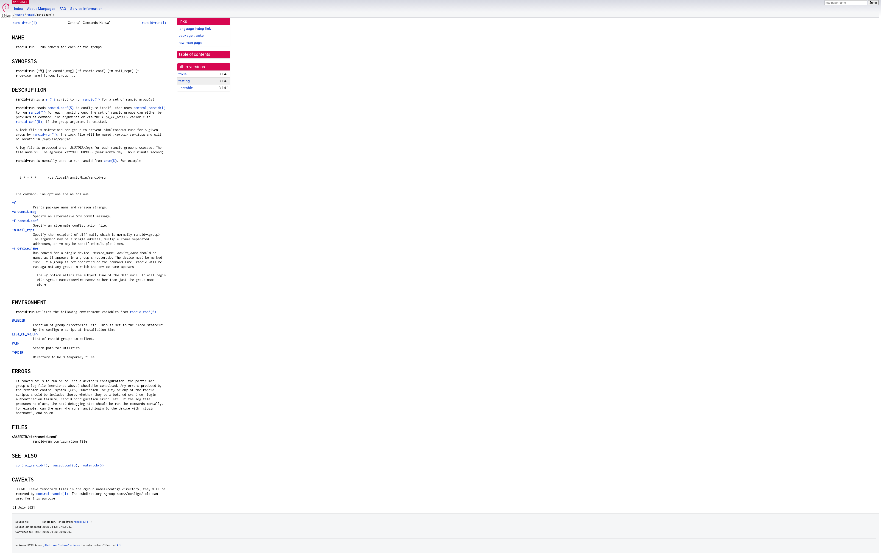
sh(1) (50, 99)
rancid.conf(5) (60, 108)
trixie (182, 74)
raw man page (190, 42)
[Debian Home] (6, 9)
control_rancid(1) (149, 108)
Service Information (86, 8)
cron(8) (110, 161)
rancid (31, 14)
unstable (185, 88)
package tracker (191, 35)
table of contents (194, 54)
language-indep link (194, 28)
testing (19, 14)
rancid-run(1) (25, 23)
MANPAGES (20, 1)
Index (18, 8)
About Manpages (41, 8)
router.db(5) (92, 465)
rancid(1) (91, 99)
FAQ (62, 8)
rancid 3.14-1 (82, 521)
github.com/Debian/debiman (61, 545)
